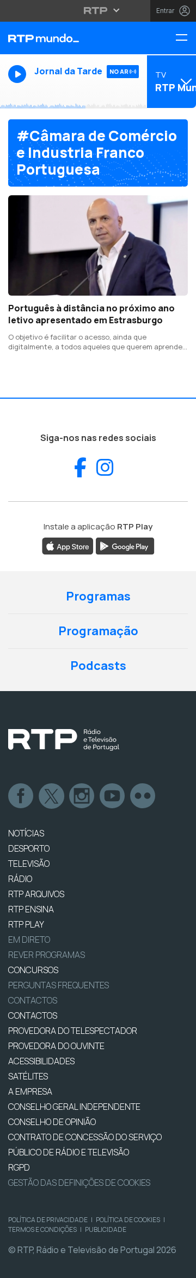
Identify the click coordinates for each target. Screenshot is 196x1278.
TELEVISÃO (29, 864)
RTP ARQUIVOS (36, 894)
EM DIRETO (29, 939)
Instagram (82, 796)
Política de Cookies (128, 1219)
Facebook (21, 796)
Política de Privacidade (48, 1219)
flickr (143, 796)
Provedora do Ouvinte (56, 1046)
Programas (98, 596)
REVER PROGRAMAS (46, 955)
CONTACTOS (32, 1015)
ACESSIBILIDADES (41, 1061)
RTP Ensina (31, 909)
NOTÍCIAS (26, 833)
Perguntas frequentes (58, 985)
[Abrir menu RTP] (98, 10)
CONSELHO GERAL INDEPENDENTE (74, 1107)
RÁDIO (20, 879)
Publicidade (105, 1229)
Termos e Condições (42, 1229)
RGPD (19, 1167)
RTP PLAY (26, 924)
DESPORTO (29, 848)
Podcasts (98, 665)
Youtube (113, 796)
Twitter (52, 796)
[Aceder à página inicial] (65, 38)
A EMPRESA (30, 1091)
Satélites (28, 1076)
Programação (98, 631)
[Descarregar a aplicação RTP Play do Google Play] (125, 545)
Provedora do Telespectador (72, 1031)
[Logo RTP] (63, 740)
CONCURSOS (33, 970)
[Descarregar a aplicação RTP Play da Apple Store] (68, 545)
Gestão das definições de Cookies (79, 1182)
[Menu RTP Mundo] (185, 38)
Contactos (32, 1000)
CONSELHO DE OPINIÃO (52, 1122)
